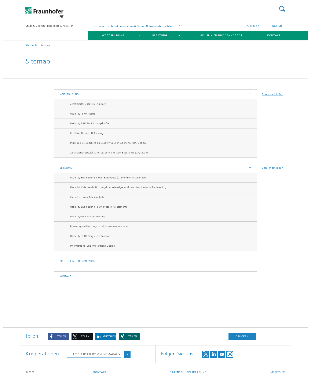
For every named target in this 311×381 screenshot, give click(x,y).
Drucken (242, 336)
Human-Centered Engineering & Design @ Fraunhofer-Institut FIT (136, 26)
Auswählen (127, 354)
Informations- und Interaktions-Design (92, 245)
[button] (58, 336)
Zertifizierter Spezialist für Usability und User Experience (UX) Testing (109, 152)
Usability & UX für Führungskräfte (89, 123)
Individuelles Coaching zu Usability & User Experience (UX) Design (108, 142)
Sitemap (253, 26)
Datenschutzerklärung (188, 372)
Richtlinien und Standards (221, 35)
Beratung (159, 35)
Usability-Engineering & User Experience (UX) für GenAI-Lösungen (108, 177)
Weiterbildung (113, 35)
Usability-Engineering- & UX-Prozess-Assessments (98, 206)
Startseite (32, 45)
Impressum (277, 372)
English (276, 26)
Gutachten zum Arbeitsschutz (87, 197)
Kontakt (274, 35)
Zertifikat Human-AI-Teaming (86, 133)
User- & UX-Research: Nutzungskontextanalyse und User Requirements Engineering (118, 187)
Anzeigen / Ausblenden (250, 94)
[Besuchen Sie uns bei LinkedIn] (213, 354)
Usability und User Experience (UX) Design (49, 25)
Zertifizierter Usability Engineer (88, 103)
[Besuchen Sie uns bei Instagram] (229, 354)
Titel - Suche (282, 8)
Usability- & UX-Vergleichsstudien (89, 236)
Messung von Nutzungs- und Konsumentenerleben (99, 226)
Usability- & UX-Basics (82, 113)
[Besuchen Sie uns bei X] (205, 354)
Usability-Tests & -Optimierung (87, 216)
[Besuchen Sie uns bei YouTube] (221, 354)
